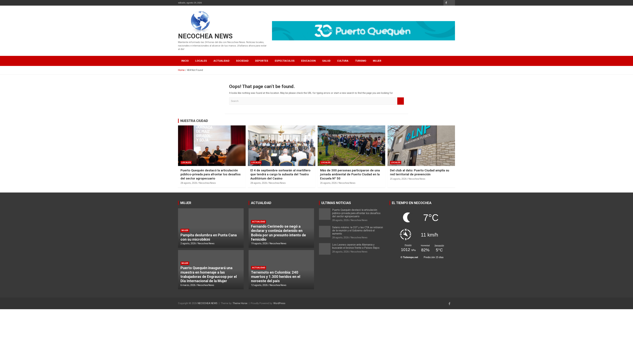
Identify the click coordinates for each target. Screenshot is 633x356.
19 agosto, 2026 (259, 243)
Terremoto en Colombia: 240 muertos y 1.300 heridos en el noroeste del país (275, 276)
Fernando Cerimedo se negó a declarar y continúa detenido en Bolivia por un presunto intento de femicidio (278, 232)
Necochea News (207, 183)
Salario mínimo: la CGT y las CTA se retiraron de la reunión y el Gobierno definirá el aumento (357, 230)
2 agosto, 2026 (188, 243)
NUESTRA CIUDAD (194, 121)
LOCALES (201, 60)
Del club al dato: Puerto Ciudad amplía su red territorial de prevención (419, 172)
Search (400, 101)
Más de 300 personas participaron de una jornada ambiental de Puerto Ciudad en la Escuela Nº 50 (350, 174)
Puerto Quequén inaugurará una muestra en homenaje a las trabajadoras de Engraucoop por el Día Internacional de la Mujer (209, 274)
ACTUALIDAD (221, 60)
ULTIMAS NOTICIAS (336, 203)
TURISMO (360, 60)
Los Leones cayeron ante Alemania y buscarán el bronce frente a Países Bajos (355, 246)
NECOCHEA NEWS (205, 36)
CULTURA (342, 60)
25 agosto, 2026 (398, 179)
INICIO (185, 60)
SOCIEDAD (242, 60)
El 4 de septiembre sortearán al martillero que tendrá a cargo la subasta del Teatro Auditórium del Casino (280, 174)
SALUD (326, 60)
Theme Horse (240, 303)
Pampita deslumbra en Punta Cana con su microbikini (209, 237)
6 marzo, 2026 (188, 285)
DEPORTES (261, 60)
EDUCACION (308, 60)
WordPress (279, 303)
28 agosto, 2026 (189, 183)
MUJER (377, 60)
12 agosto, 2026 (259, 285)
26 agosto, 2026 (328, 183)
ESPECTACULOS (285, 60)
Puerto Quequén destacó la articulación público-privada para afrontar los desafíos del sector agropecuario (211, 174)
